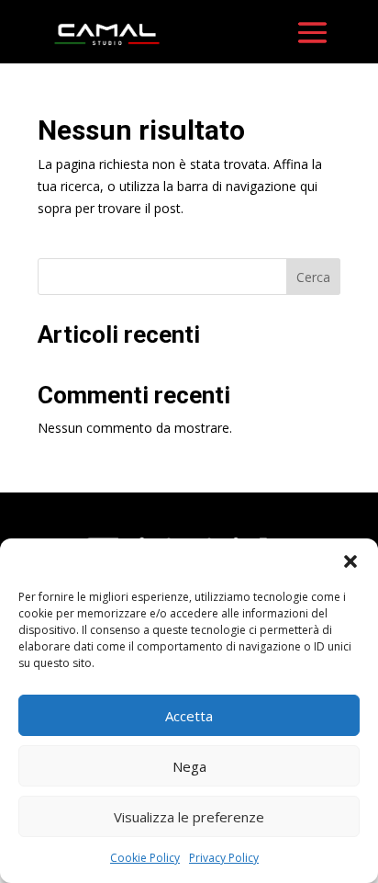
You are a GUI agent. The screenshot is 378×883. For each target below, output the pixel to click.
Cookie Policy (145, 858)
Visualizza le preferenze (189, 817)
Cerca (313, 277)
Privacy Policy (224, 858)
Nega (189, 766)
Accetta (189, 716)
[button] (350, 561)
